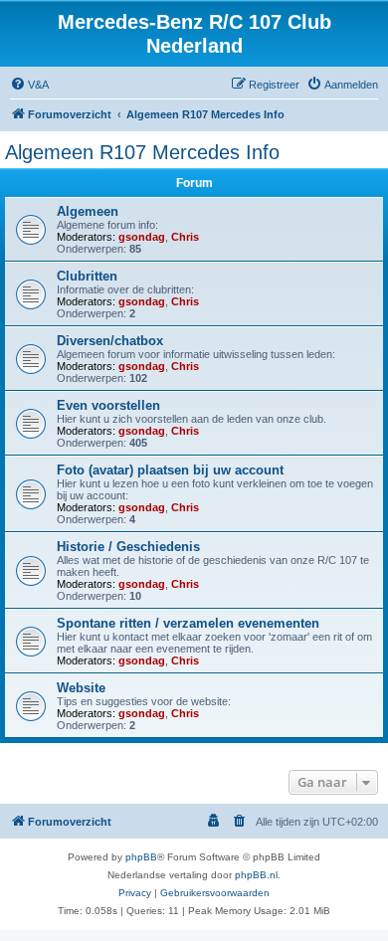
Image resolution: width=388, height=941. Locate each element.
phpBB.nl (256, 874)
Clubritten (87, 276)
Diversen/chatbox (110, 340)
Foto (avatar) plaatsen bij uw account (170, 470)
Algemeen (87, 211)
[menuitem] (29, 84)
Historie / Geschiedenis (128, 546)
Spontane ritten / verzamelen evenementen (188, 623)
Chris (185, 237)
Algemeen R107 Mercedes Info (142, 152)
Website (81, 687)
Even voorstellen (108, 405)
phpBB (141, 856)
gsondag (141, 237)
